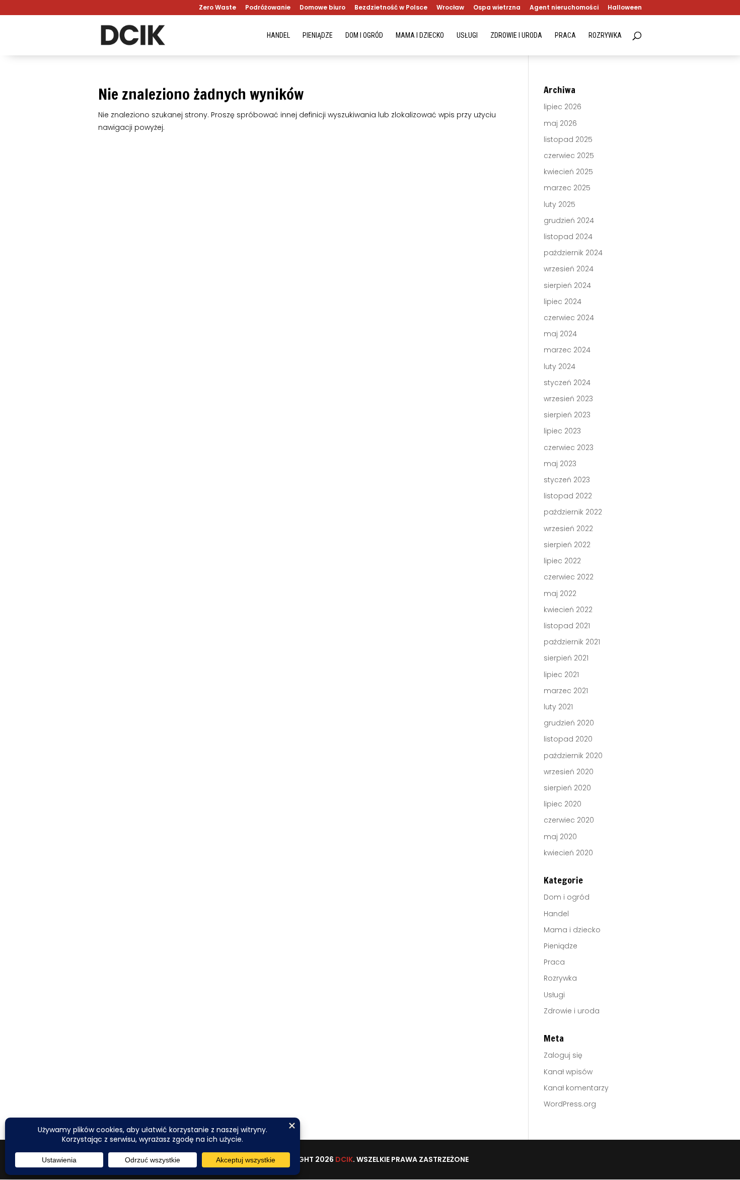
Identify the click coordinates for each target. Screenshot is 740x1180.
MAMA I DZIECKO (420, 35)
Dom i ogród (566, 897)
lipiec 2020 (562, 804)
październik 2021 (572, 642)
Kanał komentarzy (576, 1088)
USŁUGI (467, 35)
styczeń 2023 (567, 480)
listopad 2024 (568, 237)
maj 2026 (560, 123)
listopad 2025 (568, 139)
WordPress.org (570, 1104)
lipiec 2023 (562, 431)
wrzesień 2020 (569, 772)
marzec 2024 (567, 350)
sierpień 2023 (567, 415)
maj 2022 (560, 593)
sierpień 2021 (566, 658)
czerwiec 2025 (569, 156)
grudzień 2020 (569, 723)
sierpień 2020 (567, 788)
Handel (556, 914)
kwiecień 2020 (568, 853)
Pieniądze (560, 946)
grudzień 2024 (569, 220)
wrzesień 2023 (568, 399)
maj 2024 (560, 334)
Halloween (625, 8)
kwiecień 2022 (568, 610)
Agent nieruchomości (564, 8)
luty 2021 (558, 707)
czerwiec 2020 (569, 820)
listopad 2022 (568, 496)
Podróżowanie (267, 8)
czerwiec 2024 (569, 318)
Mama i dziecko (572, 930)
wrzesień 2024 (569, 269)
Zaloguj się (563, 1055)
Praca (554, 962)
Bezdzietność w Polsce (390, 8)
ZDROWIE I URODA (516, 35)
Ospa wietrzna (497, 8)
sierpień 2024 (567, 285)
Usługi (554, 995)
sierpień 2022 (567, 545)
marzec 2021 (566, 691)
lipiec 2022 (562, 561)
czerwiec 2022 (569, 577)
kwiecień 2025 (568, 172)
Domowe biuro (322, 8)
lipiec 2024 (562, 302)
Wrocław (450, 8)
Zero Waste (217, 8)
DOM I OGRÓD (364, 35)
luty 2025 (559, 204)
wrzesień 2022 (568, 529)
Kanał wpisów (568, 1072)
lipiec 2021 (561, 675)
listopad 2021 (567, 626)
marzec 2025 (567, 188)
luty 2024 (559, 366)
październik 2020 (573, 756)
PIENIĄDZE (318, 35)
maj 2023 (560, 464)
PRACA (565, 35)
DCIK (344, 1159)
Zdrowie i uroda (572, 1011)
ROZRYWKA (605, 35)
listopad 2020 (568, 739)
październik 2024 (573, 253)
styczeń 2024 (567, 383)
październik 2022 (573, 512)
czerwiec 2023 (569, 448)
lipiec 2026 (562, 107)
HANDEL (278, 35)
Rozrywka (560, 978)
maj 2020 (560, 837)
